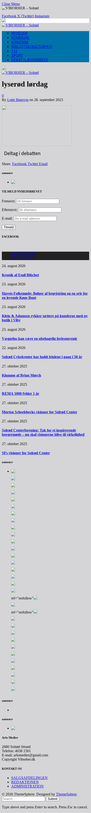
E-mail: (8, 218)
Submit (52, 799)
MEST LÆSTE (23, 258)
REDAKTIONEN (25, 782)
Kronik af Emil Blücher (20, 275)
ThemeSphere (66, 794)
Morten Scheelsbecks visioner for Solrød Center (39, 412)
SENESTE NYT (23, 254)
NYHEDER (19, 33)
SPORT (17, 55)
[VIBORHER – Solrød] (20, 25)
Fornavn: (8, 201)
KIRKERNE (19, 42)
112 (14, 51)
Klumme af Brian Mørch (21, 375)
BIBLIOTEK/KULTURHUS (31, 46)
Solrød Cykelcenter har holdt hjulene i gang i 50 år (42, 357)
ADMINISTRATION (27, 786)
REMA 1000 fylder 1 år (20, 394)
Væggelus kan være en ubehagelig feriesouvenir (39, 339)
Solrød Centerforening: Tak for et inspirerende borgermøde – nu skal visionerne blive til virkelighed (43, 432)
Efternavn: (9, 210)
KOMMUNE (20, 38)
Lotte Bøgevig (17, 100)
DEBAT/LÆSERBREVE (29, 60)
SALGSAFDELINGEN (29, 778)
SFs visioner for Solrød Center (26, 453)
